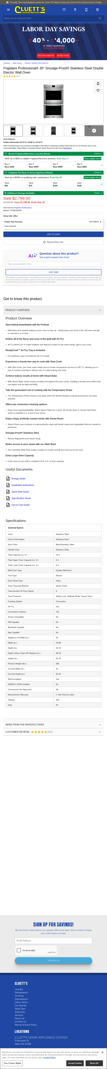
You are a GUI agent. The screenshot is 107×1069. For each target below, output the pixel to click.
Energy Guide (18, 478)
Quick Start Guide (20, 492)
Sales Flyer (20, 1008)
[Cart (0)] (97, 9)
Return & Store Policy (26, 1025)
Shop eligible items (92, 158)
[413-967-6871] (86, 9)
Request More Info (55, 242)
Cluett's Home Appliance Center (41, 1037)
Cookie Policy (50, 1058)
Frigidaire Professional (22, 208)
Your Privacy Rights (12, 1063)
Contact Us (20, 1021)
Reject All (94, 1063)
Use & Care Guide (21, 505)
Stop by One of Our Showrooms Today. (56, 2)
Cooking (6, 63)
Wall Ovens (17, 63)
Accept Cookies (75, 1063)
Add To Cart (53, 234)
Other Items (21, 1002)
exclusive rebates (46, 56)
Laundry (19, 989)
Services (19, 1015)
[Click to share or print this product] (98, 83)
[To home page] (30, 9)
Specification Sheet (21, 498)
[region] (53, 1058)
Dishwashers (21, 999)
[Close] (102, 1052)
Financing (20, 1012)
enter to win (63, 56)
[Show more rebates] (102, 165)
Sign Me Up (54, 960)
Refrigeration (21, 992)
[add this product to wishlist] (98, 90)
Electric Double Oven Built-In (36, 63)
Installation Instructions (23, 485)
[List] (64, 9)
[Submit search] (100, 18)
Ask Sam (53, 272)
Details (97, 154)
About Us (19, 1018)
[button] (8, 9)
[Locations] (75, 9)
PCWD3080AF (16, 211)
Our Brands (20, 1005)
